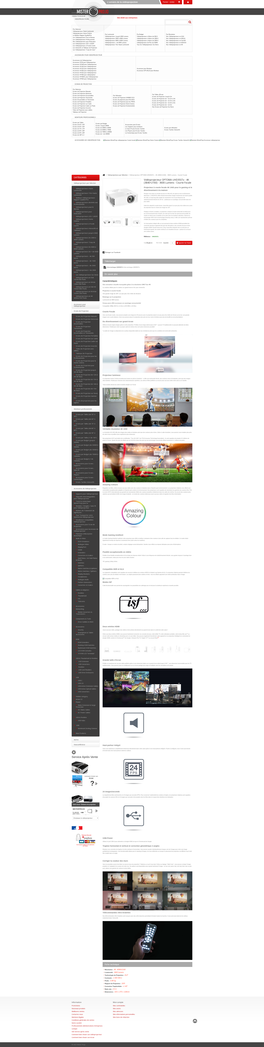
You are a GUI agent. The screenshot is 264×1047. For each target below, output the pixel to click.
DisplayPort (82, 547)
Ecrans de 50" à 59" (79, 124)
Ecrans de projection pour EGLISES (124, 99)
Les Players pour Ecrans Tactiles (135, 131)
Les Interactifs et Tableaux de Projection (85, 48)
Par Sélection (77, 89)
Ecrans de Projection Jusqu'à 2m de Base (85, 371)
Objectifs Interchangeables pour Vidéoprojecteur (84, 497)
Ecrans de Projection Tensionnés (83, 97)
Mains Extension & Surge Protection (85, 706)
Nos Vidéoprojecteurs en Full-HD (176, 40)
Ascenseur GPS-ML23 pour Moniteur (148, 70)
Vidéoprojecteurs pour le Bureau (84, 208)
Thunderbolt (82, 596)
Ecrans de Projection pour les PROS (124, 102)
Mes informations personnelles (124, 1014)
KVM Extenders (83, 642)
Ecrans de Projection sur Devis (87, 393)
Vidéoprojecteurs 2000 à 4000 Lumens (116, 38)
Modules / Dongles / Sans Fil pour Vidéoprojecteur (85, 507)
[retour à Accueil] (104, 175)
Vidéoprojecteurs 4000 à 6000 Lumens (116, 40)
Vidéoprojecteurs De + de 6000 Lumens (86, 252)
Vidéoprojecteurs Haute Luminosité (83, 189)
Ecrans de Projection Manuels (82, 91)
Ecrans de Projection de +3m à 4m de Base (86, 380)
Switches (81, 563)
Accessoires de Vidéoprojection (85, 488)
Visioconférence (79, 745)
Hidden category (82, 696)
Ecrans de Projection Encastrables (83, 95)
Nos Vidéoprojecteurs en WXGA (175, 38)
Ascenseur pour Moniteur (144, 68)
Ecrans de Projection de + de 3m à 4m (163, 101)
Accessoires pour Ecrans (132, 124)
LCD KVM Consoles (84, 651)
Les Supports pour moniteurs (133, 126)
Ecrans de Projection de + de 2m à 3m (163, 98)
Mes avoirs (117, 1008)
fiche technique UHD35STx (115, 267)
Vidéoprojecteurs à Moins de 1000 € (147, 38)
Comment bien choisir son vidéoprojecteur (87, 1034)
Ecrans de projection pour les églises (85, 401)
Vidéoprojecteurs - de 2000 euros (85, 266)
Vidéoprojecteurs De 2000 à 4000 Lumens (85, 238)
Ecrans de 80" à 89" (79, 131)
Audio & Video (81, 538)
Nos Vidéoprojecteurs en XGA (175, 36)
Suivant (138, 221)
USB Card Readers (84, 670)
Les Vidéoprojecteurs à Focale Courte (84, 45)
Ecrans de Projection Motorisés (82, 93)
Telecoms (81, 601)
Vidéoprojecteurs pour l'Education (83, 212)
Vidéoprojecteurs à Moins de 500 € (147, 36)
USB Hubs (81, 720)
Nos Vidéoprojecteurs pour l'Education (84, 41)
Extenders (81, 552)
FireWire (81, 593)
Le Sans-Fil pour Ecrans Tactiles (135, 129)
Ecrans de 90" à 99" (79, 133)
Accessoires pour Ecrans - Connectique (84, 478)
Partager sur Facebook (112, 252)
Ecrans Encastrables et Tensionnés (83, 99)
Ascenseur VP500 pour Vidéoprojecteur (84, 79)
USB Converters (84, 664)
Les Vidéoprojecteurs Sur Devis (87, 275)
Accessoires (80, 627)
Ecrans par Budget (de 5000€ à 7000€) (86, 450)
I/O (79, 598)
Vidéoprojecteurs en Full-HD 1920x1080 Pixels (85, 288)
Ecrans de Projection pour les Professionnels (85, 357)
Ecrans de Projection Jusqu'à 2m (162, 96)
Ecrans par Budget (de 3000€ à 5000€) (86, 446)
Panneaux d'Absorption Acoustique (83, 534)
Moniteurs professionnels (83, 409)
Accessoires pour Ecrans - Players (84, 474)
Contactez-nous (77, 1014)
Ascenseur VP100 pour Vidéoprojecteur (84, 66)
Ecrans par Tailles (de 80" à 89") (84, 429)
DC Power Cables (84, 712)
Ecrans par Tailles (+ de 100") (86, 437)
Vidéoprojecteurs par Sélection (85, 183)
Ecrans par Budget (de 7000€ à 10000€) (86, 455)
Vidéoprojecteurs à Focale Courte (84, 225)
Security (81, 630)
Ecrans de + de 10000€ (103, 134)
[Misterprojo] (94, 11)
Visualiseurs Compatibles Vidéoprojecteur (83, 521)
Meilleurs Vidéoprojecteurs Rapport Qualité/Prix (84, 199)
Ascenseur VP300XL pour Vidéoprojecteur (85, 77)
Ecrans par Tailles (78, 122)
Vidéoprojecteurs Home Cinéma (83, 220)
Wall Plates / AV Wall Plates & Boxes (86, 559)
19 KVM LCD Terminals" (86, 653)
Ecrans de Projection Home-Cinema (123, 104)
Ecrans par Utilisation (170, 128)
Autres (76, 740)
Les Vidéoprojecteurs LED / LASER (83, 43)
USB (77, 677)
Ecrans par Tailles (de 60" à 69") (84, 420)
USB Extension (83, 661)
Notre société (77, 1023)
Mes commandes (119, 1006)
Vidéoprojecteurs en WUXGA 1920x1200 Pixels (85, 292)
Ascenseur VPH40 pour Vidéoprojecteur (85, 64)
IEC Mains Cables (84, 710)
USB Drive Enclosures (86, 672)
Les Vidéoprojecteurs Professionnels (84, 39)
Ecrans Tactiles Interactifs (172, 130)
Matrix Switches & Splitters (87, 568)
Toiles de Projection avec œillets (82, 110)
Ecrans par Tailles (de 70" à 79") (84, 424)
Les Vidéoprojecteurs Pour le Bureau (84, 37)
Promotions (76, 1006)
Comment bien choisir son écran (83, 1037)
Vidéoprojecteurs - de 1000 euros (85, 262)
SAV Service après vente (80, 1032)
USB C (80, 680)
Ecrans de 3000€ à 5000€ (103, 128)
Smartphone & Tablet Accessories (84, 633)
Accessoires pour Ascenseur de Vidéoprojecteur (86, 530)
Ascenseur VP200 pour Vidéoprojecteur (84, 70)
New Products (81, 733)
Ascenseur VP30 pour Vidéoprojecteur (84, 62)
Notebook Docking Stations (87, 728)
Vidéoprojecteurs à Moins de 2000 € (147, 40)
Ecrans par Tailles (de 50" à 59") (84, 415)
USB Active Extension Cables (88, 686)
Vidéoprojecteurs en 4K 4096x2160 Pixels (83, 297)
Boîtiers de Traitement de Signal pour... (84, 511)
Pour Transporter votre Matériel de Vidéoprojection (84, 516)
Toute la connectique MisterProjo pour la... (82, 502)
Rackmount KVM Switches (87, 648)
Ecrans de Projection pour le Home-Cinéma (85, 362)
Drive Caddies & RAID (85, 622)
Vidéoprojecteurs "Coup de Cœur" (84, 243)
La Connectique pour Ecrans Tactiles (136, 133)
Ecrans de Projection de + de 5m (162, 105)
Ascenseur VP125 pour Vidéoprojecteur (84, 68)
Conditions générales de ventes (83, 1020)
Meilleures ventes (78, 1011)
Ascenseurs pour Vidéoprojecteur (80, 305)
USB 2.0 (80, 683)
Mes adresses (118, 1011)
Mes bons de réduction (121, 1017)
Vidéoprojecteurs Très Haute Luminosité (117, 44)
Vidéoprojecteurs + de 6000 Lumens (116, 42)
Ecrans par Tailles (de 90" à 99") (84, 434)
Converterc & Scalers (85, 585)
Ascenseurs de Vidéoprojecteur (82, 60)
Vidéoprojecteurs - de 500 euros (84, 257)
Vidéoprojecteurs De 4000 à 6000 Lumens (85, 248)
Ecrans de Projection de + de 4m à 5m (163, 103)
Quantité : (166, 243)
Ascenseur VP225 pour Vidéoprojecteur (84, 72)
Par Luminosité (109, 34)
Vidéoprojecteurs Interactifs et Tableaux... (86, 229)
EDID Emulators (83, 541)
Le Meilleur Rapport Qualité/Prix (82, 35)
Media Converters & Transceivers (84, 613)
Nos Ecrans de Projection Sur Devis (163, 107)
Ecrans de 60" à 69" (79, 126)
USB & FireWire (81, 717)
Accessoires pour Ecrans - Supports (84, 464)
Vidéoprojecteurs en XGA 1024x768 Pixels (84, 278)
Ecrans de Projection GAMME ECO (123, 97)
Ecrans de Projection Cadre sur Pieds (84, 106)
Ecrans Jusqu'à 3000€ (102, 125)
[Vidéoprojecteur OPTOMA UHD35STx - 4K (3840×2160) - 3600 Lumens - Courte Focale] (107, 222)
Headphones (82, 577)
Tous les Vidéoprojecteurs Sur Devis (148, 44)
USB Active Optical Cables (87, 689)
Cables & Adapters (82, 590)
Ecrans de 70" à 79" (79, 129)
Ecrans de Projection (81, 311)
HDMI (80, 550)
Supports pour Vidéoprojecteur (87, 494)
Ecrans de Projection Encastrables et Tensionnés (84, 332)
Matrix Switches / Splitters (87, 571)
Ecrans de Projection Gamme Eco (85, 397)
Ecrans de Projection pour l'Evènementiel (84, 366)
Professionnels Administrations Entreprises (87, 1026)
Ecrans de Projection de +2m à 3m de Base (86, 375)
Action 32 (79, 699)
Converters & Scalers (85, 555)
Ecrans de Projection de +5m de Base (85, 389)
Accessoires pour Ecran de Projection (84, 525)
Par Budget (140, 34)
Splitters (81, 565)
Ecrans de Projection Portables (82, 102)
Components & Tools (83, 619)
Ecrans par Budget (101, 123)
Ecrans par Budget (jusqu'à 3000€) (84, 441)
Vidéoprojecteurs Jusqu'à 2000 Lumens (116, 36)
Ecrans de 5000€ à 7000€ (103, 130)
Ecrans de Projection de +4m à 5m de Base (86, 385)
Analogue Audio (83, 579)
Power (78, 702)
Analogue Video (83, 544)
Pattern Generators (85, 582)
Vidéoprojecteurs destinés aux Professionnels (86, 203)
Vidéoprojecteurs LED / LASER (86, 216)
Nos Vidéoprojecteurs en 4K (174, 44)
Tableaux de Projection (79, 112)
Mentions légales (78, 1017)
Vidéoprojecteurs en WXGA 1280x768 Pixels (84, 283)
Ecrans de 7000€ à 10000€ (104, 132)
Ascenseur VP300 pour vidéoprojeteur (84, 75)
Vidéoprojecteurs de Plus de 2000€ (147, 42)
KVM (77, 639)
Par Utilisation (117, 95)
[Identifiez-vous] (188, 2)
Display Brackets (84, 574)
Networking (80, 609)
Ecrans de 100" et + (79, 135)
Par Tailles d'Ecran (157, 94)
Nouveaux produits (78, 1008)
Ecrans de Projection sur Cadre (82, 104)
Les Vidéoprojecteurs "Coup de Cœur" (84, 50)
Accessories (80, 606)
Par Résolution (170, 34)
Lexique (74, 1029)
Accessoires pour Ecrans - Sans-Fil (84, 469)
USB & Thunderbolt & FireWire (86, 658)
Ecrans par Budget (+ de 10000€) (83, 460)
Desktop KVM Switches (86, 645)
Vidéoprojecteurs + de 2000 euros (85, 271)
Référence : (147, 236)
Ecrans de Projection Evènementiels (124, 106)
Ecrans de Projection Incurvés (82, 108)
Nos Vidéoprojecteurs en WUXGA (176, 42)
